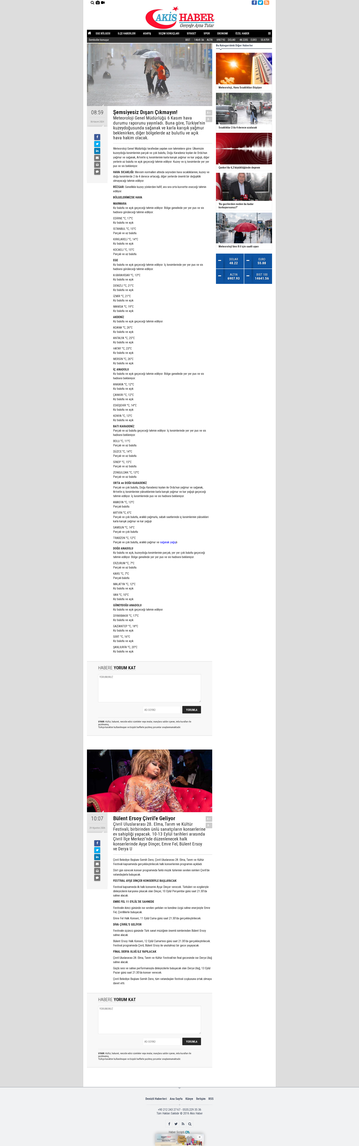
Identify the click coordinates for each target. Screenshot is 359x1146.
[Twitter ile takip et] (260, 2)
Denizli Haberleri (156, 1099)
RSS (211, 1099)
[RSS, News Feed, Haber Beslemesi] (266, 2)
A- (209, 119)
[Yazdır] (97, 165)
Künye (189, 1099)
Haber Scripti (176, 1132)
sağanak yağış (168, 542)
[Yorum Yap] (97, 172)
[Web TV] (102, 2)
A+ (209, 112)
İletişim (200, 1099)
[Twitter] (97, 144)
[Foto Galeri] (97, 2)
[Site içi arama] (92, 2)
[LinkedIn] (97, 151)
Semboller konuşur (99, 40)
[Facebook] (97, 137)
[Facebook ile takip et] (254, 2)
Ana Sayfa (176, 1099)
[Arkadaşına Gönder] (97, 158)
